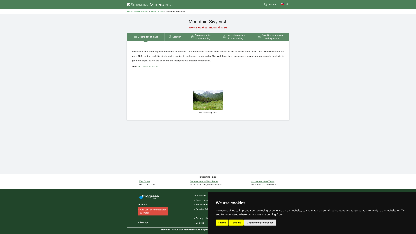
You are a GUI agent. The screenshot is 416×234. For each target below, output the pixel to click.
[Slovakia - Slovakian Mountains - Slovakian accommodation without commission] (150, 4)
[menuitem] (145, 37)
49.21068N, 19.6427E (147, 66)
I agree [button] (222, 222)
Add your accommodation (153, 211)
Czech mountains (205, 200)
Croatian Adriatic (204, 209)
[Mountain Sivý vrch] (208, 100)
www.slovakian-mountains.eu (208, 27)
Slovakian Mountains (137, 11)
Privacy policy (203, 218)
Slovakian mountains (206, 204)
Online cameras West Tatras (204, 181)
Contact (143, 204)
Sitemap (143, 222)
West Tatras (157, 11)
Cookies (200, 222)
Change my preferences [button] (260, 222)
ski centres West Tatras (262, 181)
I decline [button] (236, 222)
